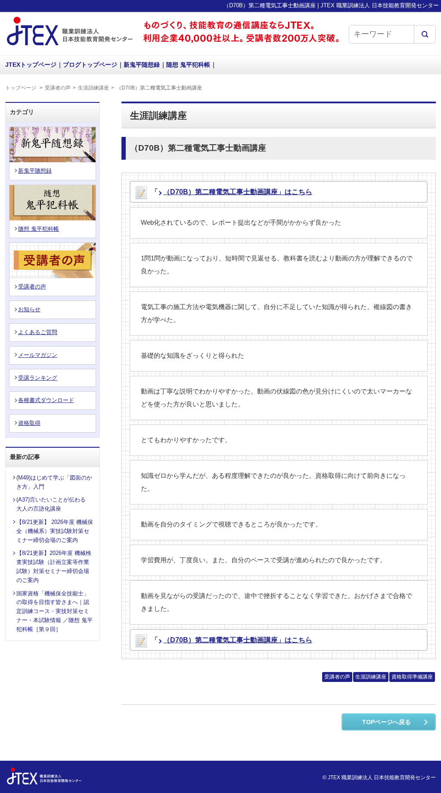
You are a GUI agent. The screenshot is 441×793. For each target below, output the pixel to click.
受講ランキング (37, 378)
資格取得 (29, 423)
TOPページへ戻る (386, 722)
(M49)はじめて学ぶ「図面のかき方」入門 (54, 482)
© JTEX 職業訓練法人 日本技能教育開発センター (379, 777)
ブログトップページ (90, 64)
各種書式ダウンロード (46, 400)
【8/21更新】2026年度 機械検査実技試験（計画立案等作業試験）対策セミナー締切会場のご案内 (53, 566)
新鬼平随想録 (142, 64)
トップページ (20, 88)
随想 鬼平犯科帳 (188, 64)
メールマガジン (37, 355)
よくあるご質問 (37, 332)
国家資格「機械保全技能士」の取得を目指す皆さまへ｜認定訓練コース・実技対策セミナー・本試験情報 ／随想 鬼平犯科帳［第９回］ (54, 611)
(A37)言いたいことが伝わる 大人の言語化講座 (53, 504)
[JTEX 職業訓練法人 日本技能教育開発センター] (69, 46)
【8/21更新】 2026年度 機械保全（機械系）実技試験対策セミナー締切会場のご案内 (54, 531)
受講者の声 (58, 88)
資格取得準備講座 (412, 677)
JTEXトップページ (30, 64)
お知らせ (29, 309)
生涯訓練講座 (93, 88)
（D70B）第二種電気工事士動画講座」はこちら (237, 191)
